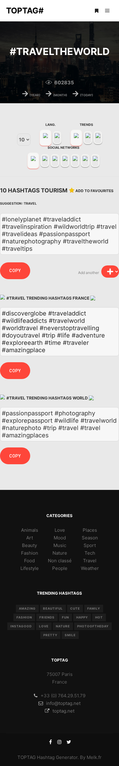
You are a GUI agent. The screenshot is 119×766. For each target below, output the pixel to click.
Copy (15, 270)
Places (90, 530)
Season (90, 538)
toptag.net (63, 711)
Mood (60, 538)
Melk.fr (94, 757)
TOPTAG (26, 757)
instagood (21, 626)
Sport (90, 545)
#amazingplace (23, 350)
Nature (59, 553)
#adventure (88, 335)
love (44, 626)
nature (63, 626)
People (59, 568)
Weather (90, 568)
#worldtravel (20, 328)
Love (60, 530)
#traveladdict (67, 313)
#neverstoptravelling (69, 328)
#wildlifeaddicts (24, 320)
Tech (90, 553)
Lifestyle (29, 568)
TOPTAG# (25, 10)
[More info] (96, 11)
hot (99, 617)
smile (70, 635)
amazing (27, 608)
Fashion (29, 553)
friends (47, 617)
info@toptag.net (63, 703)
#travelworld (67, 320)
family (93, 608)
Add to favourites (94, 190)
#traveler (76, 342)
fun (65, 617)
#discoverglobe (24, 313)
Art (29, 538)
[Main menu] (107, 11)
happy (82, 617)
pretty (50, 635)
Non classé (60, 561)
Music (59, 545)
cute (75, 608)
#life (63, 335)
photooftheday (93, 626)
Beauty (29, 545)
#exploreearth (22, 342)
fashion (24, 617)
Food (29, 561)
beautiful (53, 608)
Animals (29, 530)
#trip (48, 335)
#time (53, 342)
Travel (30, 204)
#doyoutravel (21, 335)
